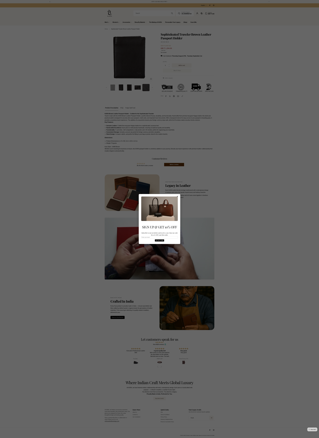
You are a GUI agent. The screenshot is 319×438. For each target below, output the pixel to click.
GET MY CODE (159, 240)
